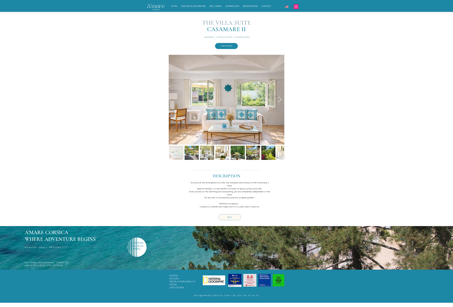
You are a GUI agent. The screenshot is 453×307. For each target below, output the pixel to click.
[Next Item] (280, 99)
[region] (136, 248)
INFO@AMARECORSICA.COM (212, 295)
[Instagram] (296, 6)
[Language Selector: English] (288, 7)
